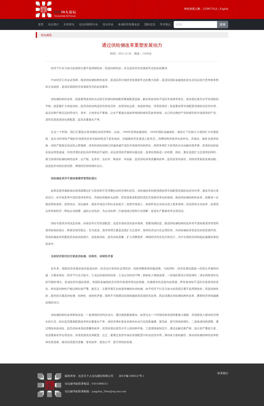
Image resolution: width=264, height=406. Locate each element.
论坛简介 (53, 24)
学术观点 (165, 24)
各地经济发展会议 (129, 24)
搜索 (223, 24)
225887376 (209, 8)
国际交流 (149, 24)
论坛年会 (108, 24)
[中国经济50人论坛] (60, 9)
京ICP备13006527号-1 (131, 376)
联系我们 (222, 373)
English (224, 8)
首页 (40, 24)
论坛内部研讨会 (88, 24)
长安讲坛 (69, 24)
